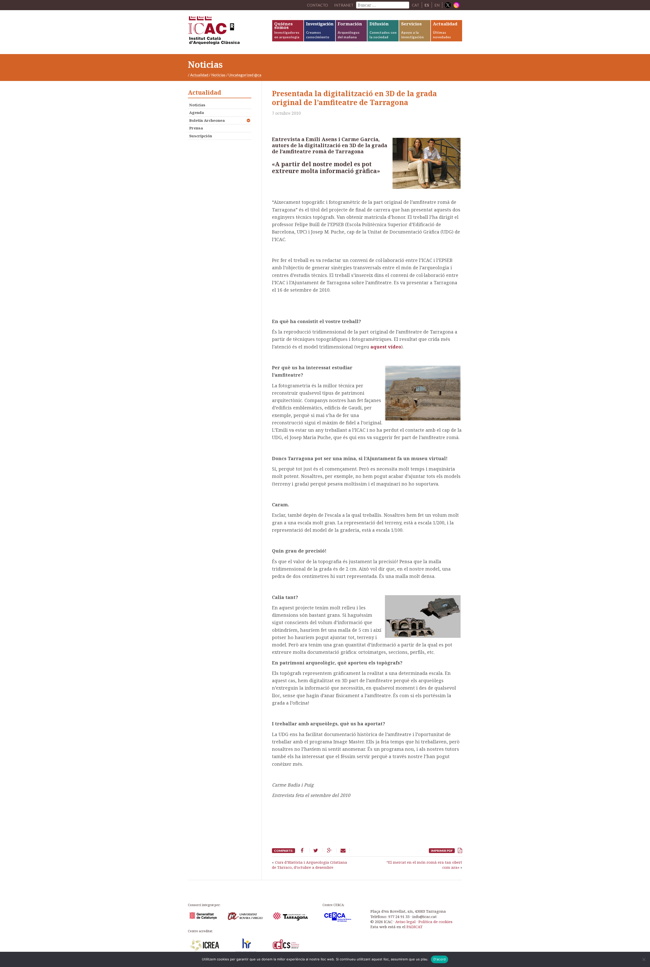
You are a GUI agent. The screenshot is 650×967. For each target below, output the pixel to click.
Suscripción (200, 135)
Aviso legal (405, 921)
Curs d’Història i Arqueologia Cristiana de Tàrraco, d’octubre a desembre (309, 865)
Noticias (218, 75)
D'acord (439, 959)
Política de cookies (435, 921)
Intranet (343, 5)
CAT (415, 5)
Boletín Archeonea (207, 120)
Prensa (196, 127)
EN (437, 5)
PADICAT (414, 926)
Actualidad (199, 75)
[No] (643, 959)
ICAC (226, 32)
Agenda (196, 112)
